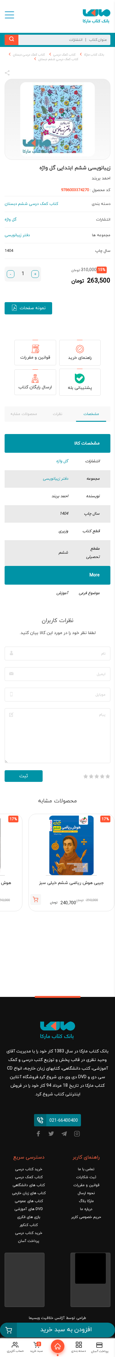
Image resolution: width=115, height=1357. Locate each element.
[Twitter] (51, 1135)
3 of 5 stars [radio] (96, 776)
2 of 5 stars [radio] (102, 776)
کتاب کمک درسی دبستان (29, 54)
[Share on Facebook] (18, 74)
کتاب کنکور (29, 1225)
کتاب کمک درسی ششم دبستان (58, 59)
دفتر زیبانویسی (55, 479)
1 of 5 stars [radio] (107, 776)
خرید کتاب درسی (28, 1169)
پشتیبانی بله (80, 388)
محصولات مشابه (23, 414)
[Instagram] (77, 1135)
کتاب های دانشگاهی (29, 1185)
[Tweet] (40, 74)
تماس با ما (86, 1169)
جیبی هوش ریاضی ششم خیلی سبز (71, 883)
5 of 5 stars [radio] (85, 776)
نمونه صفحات (33, 308)
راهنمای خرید (80, 358)
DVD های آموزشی (28, 1209)
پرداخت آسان (28, 1241)
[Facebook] (38, 1135)
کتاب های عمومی (29, 1201)
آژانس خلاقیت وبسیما (47, 1318)
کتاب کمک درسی (64, 54)
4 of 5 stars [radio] (91, 776)
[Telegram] (64, 1135)
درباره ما (86, 1209)
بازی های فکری (28, 1217)
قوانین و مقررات (35, 357)
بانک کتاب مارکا (94, 54)
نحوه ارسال (86, 1193)
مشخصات (91, 414)
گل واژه (62, 461)
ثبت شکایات (86, 1177)
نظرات (57, 414)
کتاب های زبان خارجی (29, 1193)
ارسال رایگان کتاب (35, 387)
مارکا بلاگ (86, 1201)
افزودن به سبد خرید (66, 1329)
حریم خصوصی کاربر (86, 1217)
